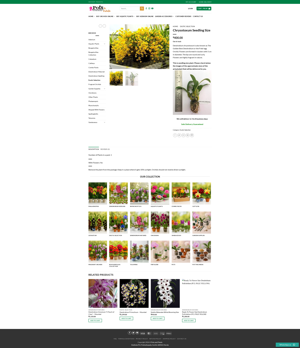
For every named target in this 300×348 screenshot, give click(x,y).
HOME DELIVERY (205, 2)
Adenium (91, 40)
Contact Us (198, 16)
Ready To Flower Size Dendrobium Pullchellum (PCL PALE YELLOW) (194, 313)
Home (90, 16)
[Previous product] (104, 26)
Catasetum (92, 59)
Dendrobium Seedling (96, 76)
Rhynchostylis (93, 105)
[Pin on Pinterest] (188, 135)
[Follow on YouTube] (152, 8)
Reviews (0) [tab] (105, 149)
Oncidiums (92, 93)
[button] (204, 9)
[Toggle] (104, 43)
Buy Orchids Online (104, 16)
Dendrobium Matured (96, 72)
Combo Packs (93, 67)
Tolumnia (91, 118)
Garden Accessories (163, 16)
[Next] (165, 46)
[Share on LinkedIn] (192, 135)
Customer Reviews (183, 16)
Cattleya (91, 63)
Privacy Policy (142, 339)
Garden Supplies (94, 89)
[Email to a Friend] (183, 135)
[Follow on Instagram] (149, 8)
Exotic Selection (94, 80)
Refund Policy (155, 339)
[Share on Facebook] (175, 135)
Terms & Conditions (126, 339)
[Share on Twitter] (179, 135)
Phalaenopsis (93, 101)
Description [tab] (93, 149)
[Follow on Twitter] (133, 333)
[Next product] (100, 26)
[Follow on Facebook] (146, 8)
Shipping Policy (169, 339)
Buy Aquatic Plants (124, 16)
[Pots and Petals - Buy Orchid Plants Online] (102, 8)
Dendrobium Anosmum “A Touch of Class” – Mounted (101, 313)
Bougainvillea (93, 48)
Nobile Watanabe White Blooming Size (165, 312)
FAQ (115, 339)
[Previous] (114, 46)
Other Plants (93, 97)
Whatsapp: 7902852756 (95, 2)
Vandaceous (92, 122)
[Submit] (142, 9)
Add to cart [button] (95, 320)
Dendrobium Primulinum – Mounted (133, 312)
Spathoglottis (93, 114)
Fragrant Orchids (94, 84)
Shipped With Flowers (96, 110)
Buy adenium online (145, 16)
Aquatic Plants (93, 44)
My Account (191, 2)
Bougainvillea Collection (93, 53)
